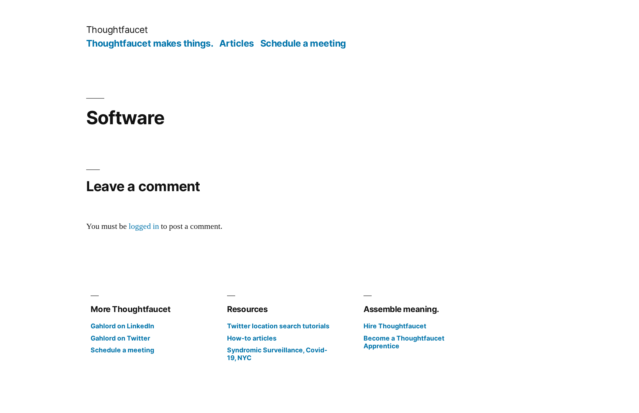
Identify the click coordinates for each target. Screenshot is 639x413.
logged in (144, 226)
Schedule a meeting (303, 43)
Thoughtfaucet (117, 29)
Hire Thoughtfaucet (395, 326)
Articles (236, 43)
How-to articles (252, 338)
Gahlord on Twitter (120, 338)
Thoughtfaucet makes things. (149, 43)
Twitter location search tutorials (278, 326)
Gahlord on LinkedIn (122, 326)
